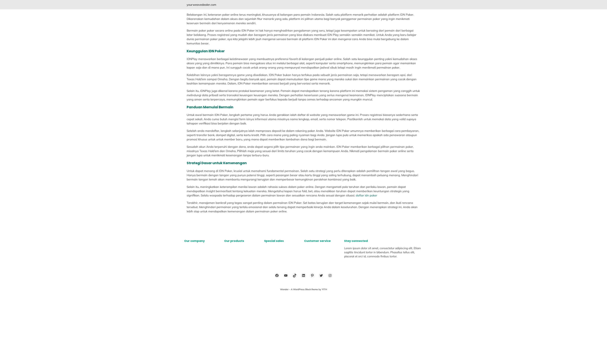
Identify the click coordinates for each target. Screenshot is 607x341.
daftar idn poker (366, 195)
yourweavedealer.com (201, 4)
